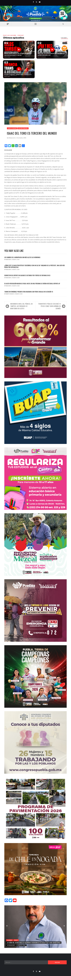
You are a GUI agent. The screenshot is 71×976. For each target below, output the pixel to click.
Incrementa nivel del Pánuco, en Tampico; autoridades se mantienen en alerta (21, 306)
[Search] (63, 24)
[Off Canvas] (7, 24)
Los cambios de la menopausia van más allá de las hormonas (22, 257)
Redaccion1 (12, 138)
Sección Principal (23, 128)
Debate (16, 940)
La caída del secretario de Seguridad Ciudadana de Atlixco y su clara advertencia (34, 942)
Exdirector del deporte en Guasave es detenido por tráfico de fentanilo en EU (27, 275)
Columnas (9, 940)
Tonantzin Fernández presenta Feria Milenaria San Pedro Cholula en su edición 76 (28, 292)
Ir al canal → (64, 37)
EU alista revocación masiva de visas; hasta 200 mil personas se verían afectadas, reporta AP (32, 284)
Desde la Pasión (12, 128)
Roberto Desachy (10, 294)
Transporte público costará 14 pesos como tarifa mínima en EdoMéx (49, 306)
